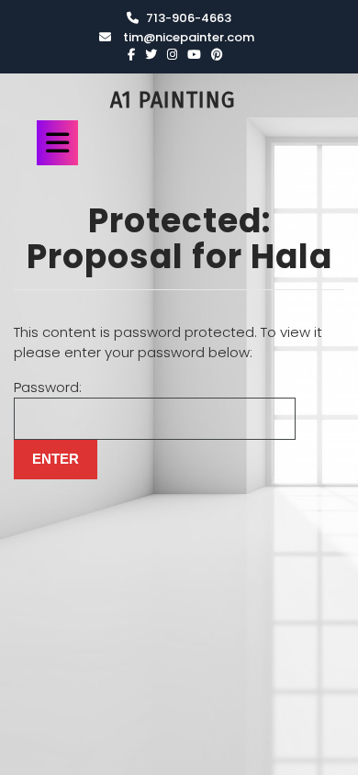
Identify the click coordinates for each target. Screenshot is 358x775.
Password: (48, 387)
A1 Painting (172, 100)
